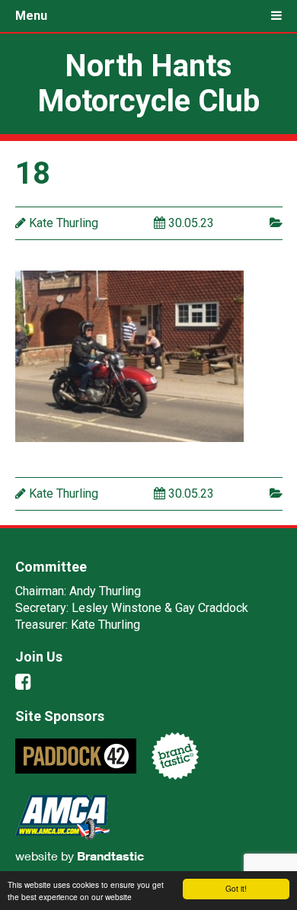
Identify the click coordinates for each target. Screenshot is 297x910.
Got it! (236, 888)
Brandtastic (110, 856)
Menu (31, 15)
